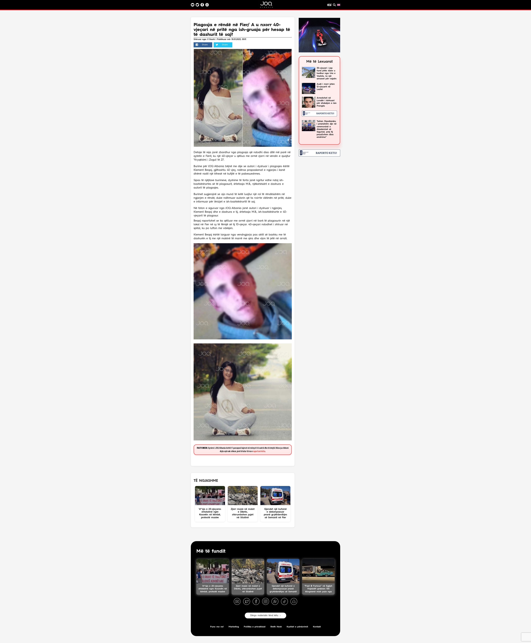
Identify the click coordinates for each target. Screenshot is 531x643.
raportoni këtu (259, 451)
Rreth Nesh (276, 627)
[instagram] (265, 601)
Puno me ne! (217, 627)
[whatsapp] (275, 601)
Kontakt (317, 627)
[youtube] (237, 601)
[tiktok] (284, 601)
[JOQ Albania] (268, 5)
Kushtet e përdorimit (297, 627)
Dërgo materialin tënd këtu (264, 615)
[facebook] (256, 601)
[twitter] (246, 601)
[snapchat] (294, 601)
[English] (338, 4)
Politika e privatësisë (255, 627)
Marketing (234, 627)
